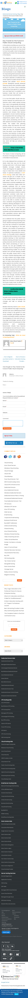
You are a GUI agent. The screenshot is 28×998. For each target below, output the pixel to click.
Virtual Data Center (6, 855)
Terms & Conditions (7, 919)
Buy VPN (6, 555)
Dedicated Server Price (7, 661)
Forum (3, 914)
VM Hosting (4, 883)
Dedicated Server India (8, 658)
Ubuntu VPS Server (6, 723)
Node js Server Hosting (11, 572)
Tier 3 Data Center (9, 561)
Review (3, 915)
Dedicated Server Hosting (10, 14)
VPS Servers (7, 504)
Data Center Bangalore (7, 845)
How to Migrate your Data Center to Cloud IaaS (8, 359)
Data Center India (6, 821)
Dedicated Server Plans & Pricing (14, 495)
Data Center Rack (9, 566)
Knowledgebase (6, 910)
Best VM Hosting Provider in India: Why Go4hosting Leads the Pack (14, 609)
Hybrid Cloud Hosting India (8, 772)
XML (15, 919)
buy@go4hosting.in (7, 926)
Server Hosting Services (8, 873)
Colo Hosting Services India (8, 824)
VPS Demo (4, 730)
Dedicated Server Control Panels (9, 692)
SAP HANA (3, 886)
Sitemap (4, 922)
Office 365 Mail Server (7, 789)
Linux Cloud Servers (10, 465)
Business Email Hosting (7, 803)
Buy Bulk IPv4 (4, 810)
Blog (19, 14)
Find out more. (9, 994)
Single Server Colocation (7, 831)
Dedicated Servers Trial (7, 689)
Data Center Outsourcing (7, 862)
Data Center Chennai (6, 852)
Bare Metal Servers (6, 682)
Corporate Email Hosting (11, 517)
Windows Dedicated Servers (12, 493)
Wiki (3, 912)
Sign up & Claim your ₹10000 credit (13, 36)
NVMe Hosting (4, 813)
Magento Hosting (9, 575)
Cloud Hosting (8, 463)
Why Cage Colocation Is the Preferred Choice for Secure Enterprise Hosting (12, 591)
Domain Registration (6, 876)
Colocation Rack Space (7, 827)
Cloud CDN (7, 474)
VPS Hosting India (6, 700)
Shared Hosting (8, 528)
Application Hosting (6, 879)
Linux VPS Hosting (9, 509)
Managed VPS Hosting (7, 713)
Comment (6, 418)
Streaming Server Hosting (8, 775)
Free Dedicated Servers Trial (12, 501)
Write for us (12, 443)
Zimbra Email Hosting (10, 526)
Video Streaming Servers (11, 537)
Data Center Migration (7, 865)
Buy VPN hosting (5, 720)
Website (5, 412)
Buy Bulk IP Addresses (10, 523)
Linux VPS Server (5, 702)
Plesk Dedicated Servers (7, 685)
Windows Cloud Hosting (11, 468)
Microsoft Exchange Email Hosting (10, 786)
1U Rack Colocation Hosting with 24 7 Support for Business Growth (13, 603)
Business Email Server (10, 520)
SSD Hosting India (9, 558)
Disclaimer (16, 917)
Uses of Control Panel (10, 547)
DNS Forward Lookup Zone (12, 482)
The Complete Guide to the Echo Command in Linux (14, 614)
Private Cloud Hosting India (8, 768)
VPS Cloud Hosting (6, 734)
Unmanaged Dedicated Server (9, 668)
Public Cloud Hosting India (8, 765)
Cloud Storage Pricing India (8, 744)
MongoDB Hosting (9, 564)
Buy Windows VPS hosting (7, 706)
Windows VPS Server (10, 506)
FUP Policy (16, 915)
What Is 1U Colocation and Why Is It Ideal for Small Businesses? (14, 597)
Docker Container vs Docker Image (12, 543)
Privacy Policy (5, 917)
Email (5, 406)
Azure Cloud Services (6, 893)
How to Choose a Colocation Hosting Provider (20, 359)
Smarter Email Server (6, 793)
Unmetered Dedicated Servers (13, 498)
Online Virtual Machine (11, 539)
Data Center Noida (6, 841)
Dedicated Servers (9, 487)
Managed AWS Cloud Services (9, 890)
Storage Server (8, 569)
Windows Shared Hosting (11, 534)
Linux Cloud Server (6, 751)
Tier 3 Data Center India (7, 858)
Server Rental (4, 678)
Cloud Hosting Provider (7, 869)
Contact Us (4, 920)
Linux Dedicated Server (7, 675)
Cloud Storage (8, 471)
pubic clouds (21, 306)
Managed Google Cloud (7, 897)
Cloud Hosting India (7, 741)
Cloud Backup (8, 476)
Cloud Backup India (6, 779)
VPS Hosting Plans (5, 709)
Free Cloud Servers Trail (11, 479)
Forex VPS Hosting (5, 727)
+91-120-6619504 (6, 930)
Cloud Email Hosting (6, 806)
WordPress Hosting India (7, 817)
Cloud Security (5, 754)
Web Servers (8, 512)
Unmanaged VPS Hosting (7, 716)
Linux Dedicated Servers (11, 490)
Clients (14, 914)
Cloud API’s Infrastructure (12, 484)
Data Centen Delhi (6, 838)
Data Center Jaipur (6, 848)
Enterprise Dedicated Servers (8, 695)
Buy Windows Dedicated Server (9, 671)
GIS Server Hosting (6, 900)
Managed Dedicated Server (8, 664)
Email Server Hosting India (8, 783)
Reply (4, 385)
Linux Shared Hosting (10, 531)
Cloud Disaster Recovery (11, 553)
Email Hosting (8, 515)
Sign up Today (8, 435)
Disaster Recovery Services (12, 550)
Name (5, 400)
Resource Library (16, 912)
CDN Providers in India (6, 758)
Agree (16, 994)
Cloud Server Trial (5, 761)
